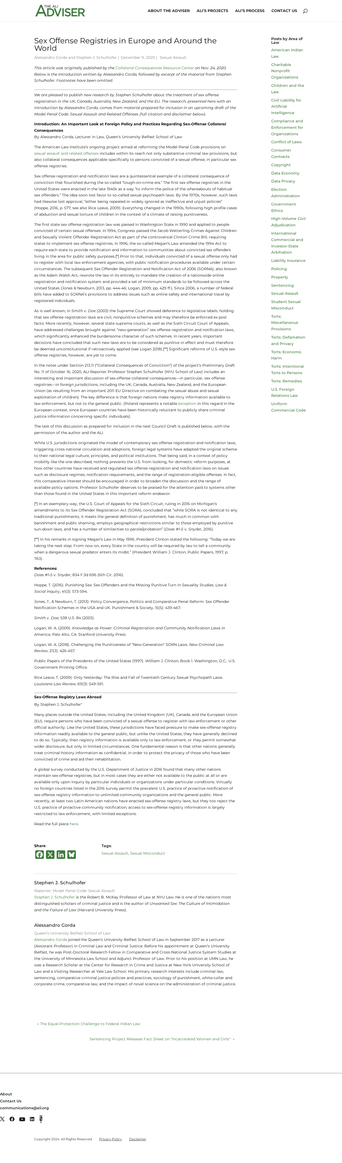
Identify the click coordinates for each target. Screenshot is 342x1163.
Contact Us (284, 11)
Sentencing (282, 285)
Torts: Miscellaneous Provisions (284, 323)
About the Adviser (169, 11)
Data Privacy (283, 181)
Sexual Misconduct (147, 853)
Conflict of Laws (286, 141)
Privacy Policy (110, 1139)
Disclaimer (137, 1139)
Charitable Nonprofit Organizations (284, 71)
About (6, 1094)
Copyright (281, 164)
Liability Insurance (288, 260)
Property (279, 277)
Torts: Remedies (286, 381)
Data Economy (285, 173)
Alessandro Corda (50, 57)
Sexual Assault (173, 57)
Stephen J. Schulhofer (96, 57)
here (74, 823)
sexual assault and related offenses (66, 153)
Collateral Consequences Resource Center (154, 67)
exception (187, 403)
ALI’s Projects (212, 11)
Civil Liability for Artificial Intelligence (286, 106)
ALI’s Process (250, 11)
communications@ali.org (24, 1108)
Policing (279, 268)
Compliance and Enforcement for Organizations (287, 127)
